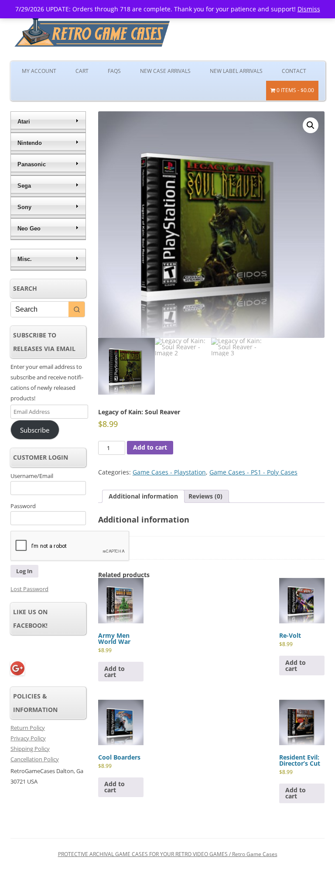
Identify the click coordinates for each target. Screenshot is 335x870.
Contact (294, 71)
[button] (310, 125)
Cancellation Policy (34, 759)
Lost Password (29, 589)
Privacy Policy (28, 738)
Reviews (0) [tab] (205, 496)
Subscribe (34, 430)
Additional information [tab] (143, 496)
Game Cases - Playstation (169, 472)
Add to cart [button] (114, 671)
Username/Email (31, 476)
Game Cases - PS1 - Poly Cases (253, 472)
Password (23, 506)
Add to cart (150, 447)
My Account (39, 71)
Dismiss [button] (308, 9)
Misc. (24, 259)
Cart (82, 71)
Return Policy (27, 728)
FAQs (114, 71)
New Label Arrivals (236, 71)
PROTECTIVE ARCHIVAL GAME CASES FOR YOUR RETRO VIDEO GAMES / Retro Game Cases (167, 854)
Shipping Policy (30, 749)
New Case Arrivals (165, 71)
